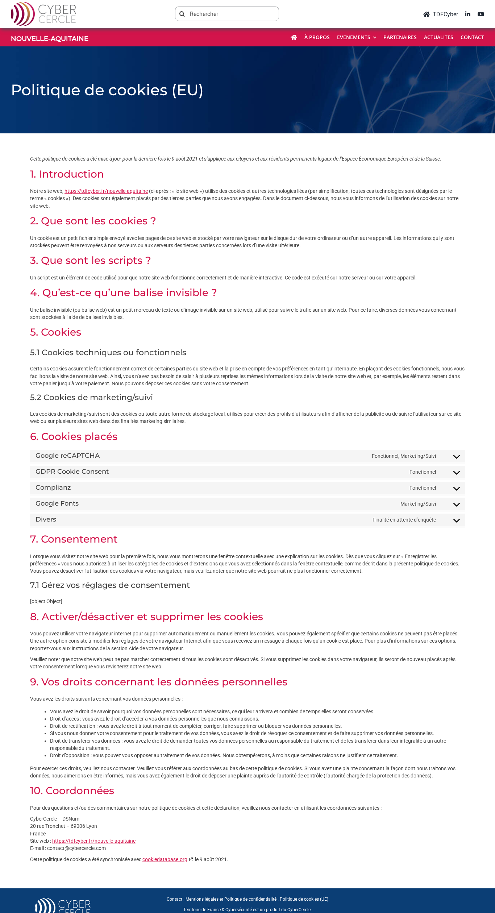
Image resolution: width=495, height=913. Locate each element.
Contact (174, 899)
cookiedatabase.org (164, 859)
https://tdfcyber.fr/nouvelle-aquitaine (106, 191)
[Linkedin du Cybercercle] (467, 14)
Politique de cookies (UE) (304, 899)
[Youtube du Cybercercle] (481, 14)
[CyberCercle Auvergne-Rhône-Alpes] (63, 899)
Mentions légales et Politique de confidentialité (231, 899)
